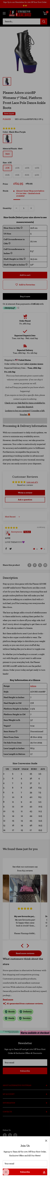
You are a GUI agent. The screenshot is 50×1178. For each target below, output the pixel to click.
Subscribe (25, 1172)
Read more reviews (25, 953)
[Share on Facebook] (29, 565)
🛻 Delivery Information (24, 420)
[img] (11, 527)
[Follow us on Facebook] (5, 1135)
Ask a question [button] (25, 499)
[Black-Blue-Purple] (7, 138)
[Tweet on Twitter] (40, 565)
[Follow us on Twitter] (10, 1135)
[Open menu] (4, 13)
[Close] (46, 1140)
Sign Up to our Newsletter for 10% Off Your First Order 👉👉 (25, 4)
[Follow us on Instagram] (15, 1135)
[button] (9, 128)
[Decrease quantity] (16, 208)
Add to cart (25, 275)
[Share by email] (45, 565)
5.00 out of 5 (32, 482)
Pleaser (7, 119)
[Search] (43, 21)
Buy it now (25, 296)
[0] (45, 13)
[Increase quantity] (31, 208)
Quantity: (7, 208)
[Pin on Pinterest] (35, 565)
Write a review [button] (25, 492)
